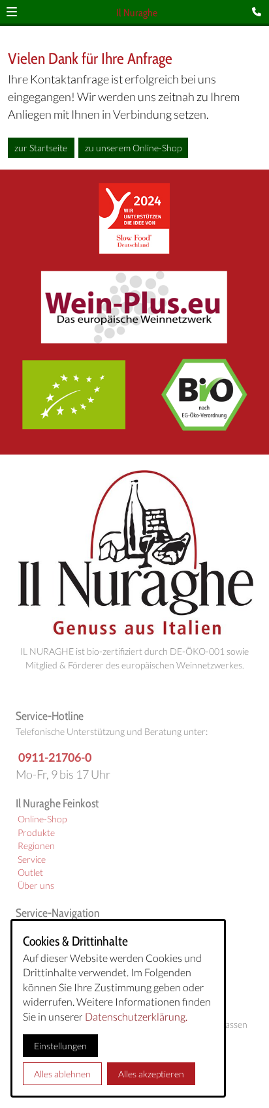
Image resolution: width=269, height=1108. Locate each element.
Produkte (36, 833)
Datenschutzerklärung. (136, 1016)
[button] (12, 11)
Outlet (30, 872)
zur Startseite (40, 147)
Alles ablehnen (62, 1073)
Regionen (36, 846)
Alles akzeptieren (151, 1073)
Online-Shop (42, 819)
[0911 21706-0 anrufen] (259, 11)
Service (32, 859)
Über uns (36, 885)
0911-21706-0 (54, 757)
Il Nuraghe (136, 13)
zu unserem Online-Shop (133, 147)
